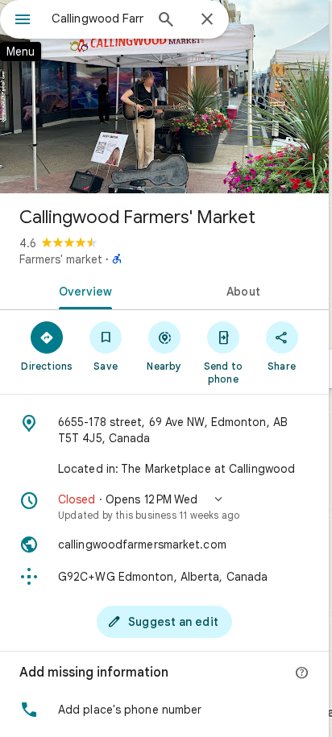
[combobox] (97, 18)
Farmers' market (60, 259)
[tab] (82, 290)
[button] (164, 506)
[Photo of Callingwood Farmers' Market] (164, 96)
